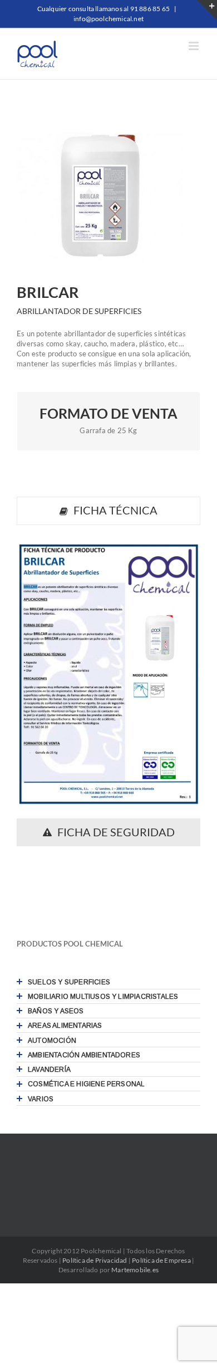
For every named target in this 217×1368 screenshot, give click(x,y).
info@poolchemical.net (108, 18)
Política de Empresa (161, 1260)
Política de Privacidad (94, 1260)
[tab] (108, 511)
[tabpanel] (108, 674)
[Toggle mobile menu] (194, 46)
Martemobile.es (135, 1270)
